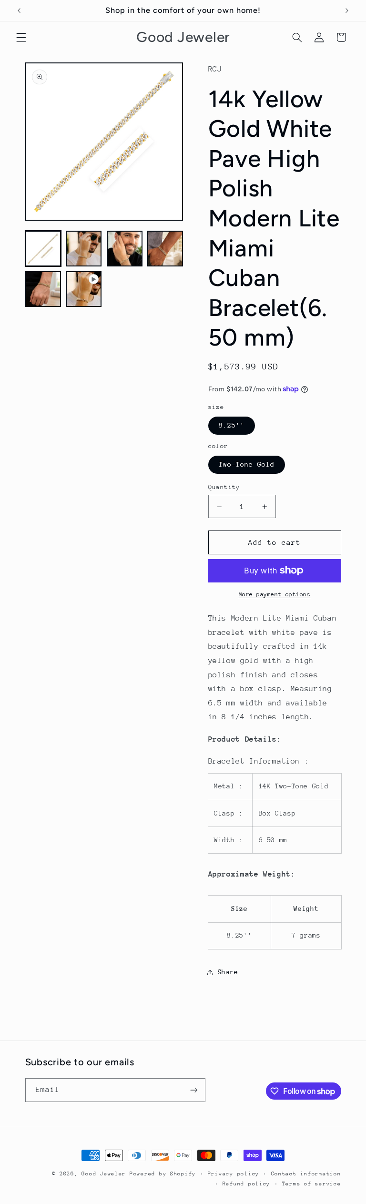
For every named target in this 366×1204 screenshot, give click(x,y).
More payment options (275, 594)
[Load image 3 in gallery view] (124, 248)
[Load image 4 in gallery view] (165, 248)
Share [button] (228, 972)
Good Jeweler (103, 1174)
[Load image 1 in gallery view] (43, 248)
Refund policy (247, 1184)
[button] (21, 37)
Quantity (224, 486)
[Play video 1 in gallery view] (84, 289)
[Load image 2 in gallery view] (84, 248)
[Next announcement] (346, 10)
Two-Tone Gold (247, 464)
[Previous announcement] (19, 10)
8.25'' (231, 425)
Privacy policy (233, 1174)
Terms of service (311, 1184)
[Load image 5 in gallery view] (43, 289)
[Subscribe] (193, 1090)
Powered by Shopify (163, 1174)
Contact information (306, 1174)
